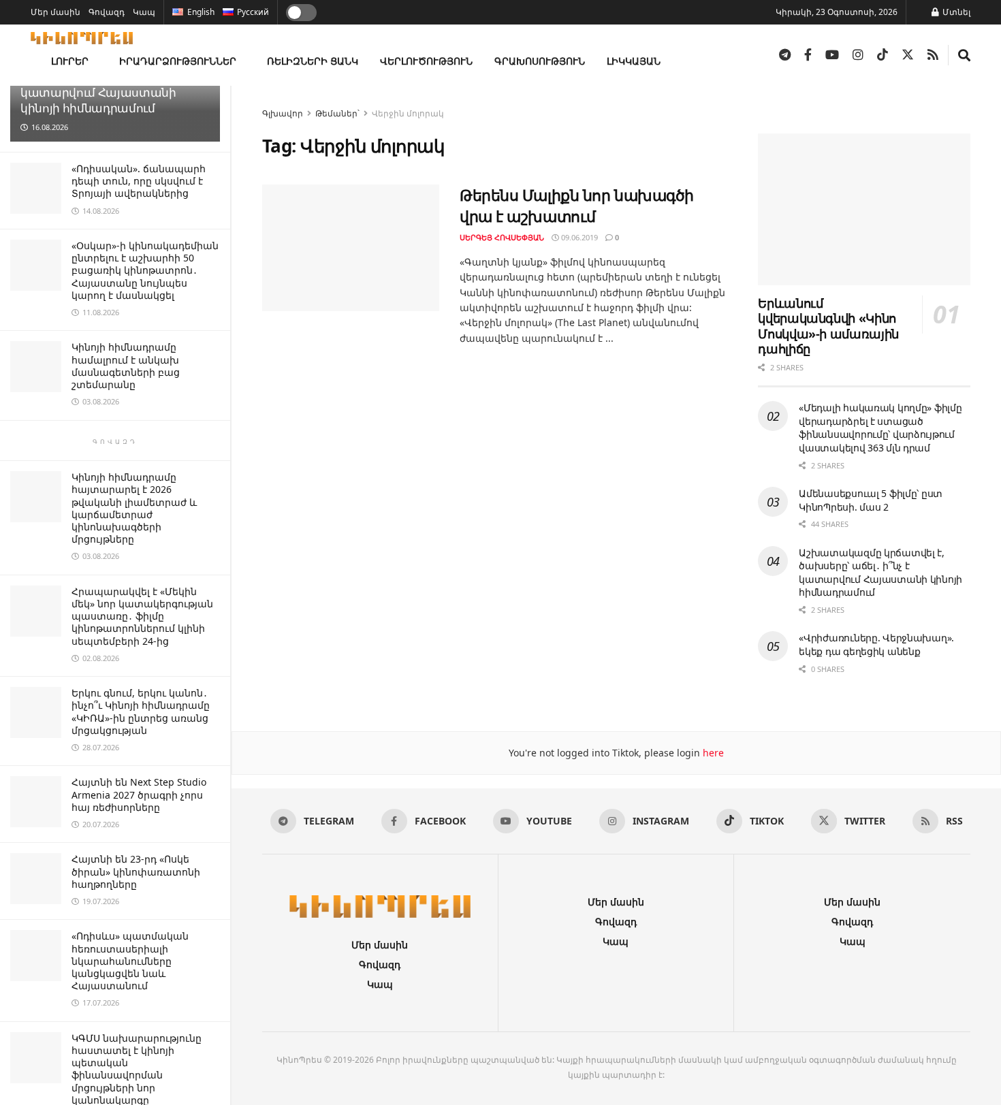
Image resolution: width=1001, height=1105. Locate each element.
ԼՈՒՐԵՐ (70, 60)
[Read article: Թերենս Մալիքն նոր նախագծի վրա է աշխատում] (350, 248)
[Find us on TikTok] (882, 55)
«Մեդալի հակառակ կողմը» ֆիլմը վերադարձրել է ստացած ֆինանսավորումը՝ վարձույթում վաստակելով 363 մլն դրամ (880, 427)
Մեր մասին (55, 12)
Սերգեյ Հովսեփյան (502, 237)
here (712, 752)
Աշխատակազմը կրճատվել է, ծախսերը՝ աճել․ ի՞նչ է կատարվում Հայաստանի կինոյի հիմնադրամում (880, 572)
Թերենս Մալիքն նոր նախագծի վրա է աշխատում (577, 205)
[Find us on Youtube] (832, 55)
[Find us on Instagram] (858, 55)
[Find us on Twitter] (908, 55)
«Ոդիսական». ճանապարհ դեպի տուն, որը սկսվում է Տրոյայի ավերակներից (139, 180)
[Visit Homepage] (82, 38)
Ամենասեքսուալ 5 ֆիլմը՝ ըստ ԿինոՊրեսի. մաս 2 (870, 500)
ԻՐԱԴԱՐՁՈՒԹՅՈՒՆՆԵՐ (177, 60)
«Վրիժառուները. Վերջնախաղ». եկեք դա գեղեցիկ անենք (876, 644)
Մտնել (955, 12)
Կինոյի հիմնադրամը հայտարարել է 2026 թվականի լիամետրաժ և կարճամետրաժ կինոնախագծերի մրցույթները (134, 507)
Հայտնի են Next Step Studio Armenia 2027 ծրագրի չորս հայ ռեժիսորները (139, 794)
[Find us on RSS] (932, 55)
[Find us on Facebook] (808, 55)
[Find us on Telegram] (785, 55)
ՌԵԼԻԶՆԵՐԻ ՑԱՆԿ (312, 60)
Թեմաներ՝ (337, 113)
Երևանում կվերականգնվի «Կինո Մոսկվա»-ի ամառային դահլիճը (828, 326)
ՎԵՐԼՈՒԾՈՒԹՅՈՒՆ (426, 60)
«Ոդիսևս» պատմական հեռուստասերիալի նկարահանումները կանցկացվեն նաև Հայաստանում (130, 960)
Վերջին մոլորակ (408, 113)
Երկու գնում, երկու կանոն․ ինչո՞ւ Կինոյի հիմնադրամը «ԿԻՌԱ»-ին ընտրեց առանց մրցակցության (141, 711)
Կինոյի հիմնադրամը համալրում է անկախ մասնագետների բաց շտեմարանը (126, 365)
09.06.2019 (578, 237)
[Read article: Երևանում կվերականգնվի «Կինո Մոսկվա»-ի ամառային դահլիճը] (864, 209)
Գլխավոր (282, 113)
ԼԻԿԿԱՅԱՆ (634, 60)
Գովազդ (107, 12)
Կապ (144, 12)
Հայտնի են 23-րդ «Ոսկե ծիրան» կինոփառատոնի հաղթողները (136, 871)
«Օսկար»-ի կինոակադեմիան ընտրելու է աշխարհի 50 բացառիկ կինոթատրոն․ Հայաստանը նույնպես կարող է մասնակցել (145, 270)
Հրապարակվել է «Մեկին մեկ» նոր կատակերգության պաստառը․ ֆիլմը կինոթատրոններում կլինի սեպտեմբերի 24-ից (142, 616)
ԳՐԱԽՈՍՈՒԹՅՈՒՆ (539, 60)
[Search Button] (964, 55)
